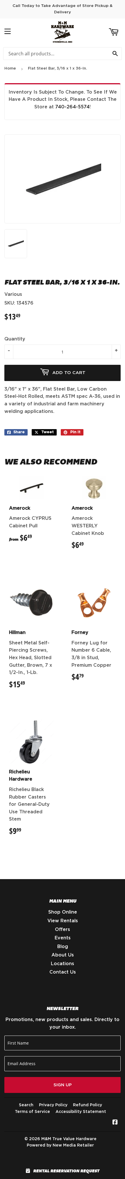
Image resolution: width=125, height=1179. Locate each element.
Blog (62, 946)
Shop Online (62, 912)
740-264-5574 (72, 107)
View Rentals (62, 921)
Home (10, 68)
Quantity (14, 339)
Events (63, 938)
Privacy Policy (53, 1105)
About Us (62, 955)
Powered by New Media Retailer (60, 1145)
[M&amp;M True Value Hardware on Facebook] (115, 1122)
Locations (62, 963)
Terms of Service (32, 1112)
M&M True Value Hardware (69, 1139)
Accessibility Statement (81, 1112)
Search (26, 1105)
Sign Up (62, 1085)
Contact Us (62, 972)
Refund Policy (87, 1105)
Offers (62, 929)
